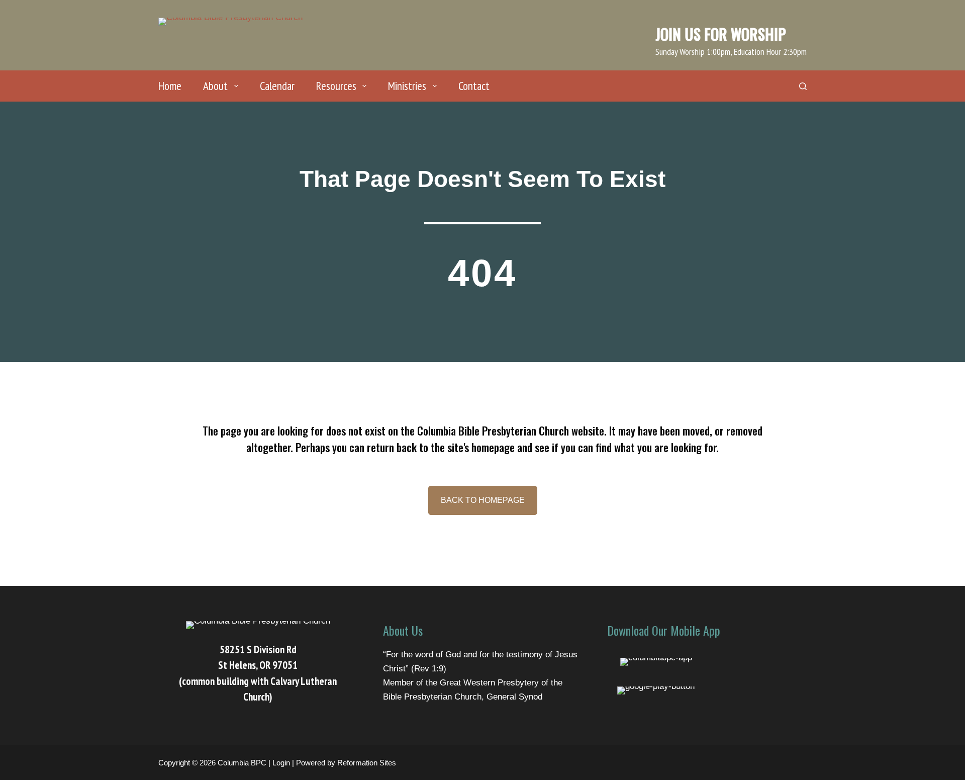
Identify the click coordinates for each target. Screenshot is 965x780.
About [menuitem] (215, 85)
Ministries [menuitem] (407, 85)
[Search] (803, 86)
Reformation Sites (366, 762)
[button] (482, 500)
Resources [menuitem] (336, 85)
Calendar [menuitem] (277, 85)
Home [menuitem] (169, 85)
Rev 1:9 (428, 668)
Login (281, 762)
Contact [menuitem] (474, 85)
